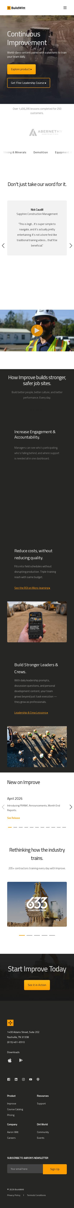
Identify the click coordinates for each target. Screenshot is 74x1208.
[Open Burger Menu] (65, 8)
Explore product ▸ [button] (21, 69)
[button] (3, 245)
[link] (37, 810)
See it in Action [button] (37, 985)
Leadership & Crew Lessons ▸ (31, 713)
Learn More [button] (35, 410)
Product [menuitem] (11, 1096)
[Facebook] (9, 1079)
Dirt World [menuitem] (42, 1124)
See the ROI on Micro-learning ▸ (32, 588)
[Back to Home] (16, 8)
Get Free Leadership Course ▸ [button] (28, 83)
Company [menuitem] (12, 1124)
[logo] (10, 1023)
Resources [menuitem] (43, 1096)
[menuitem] (11, 1103)
